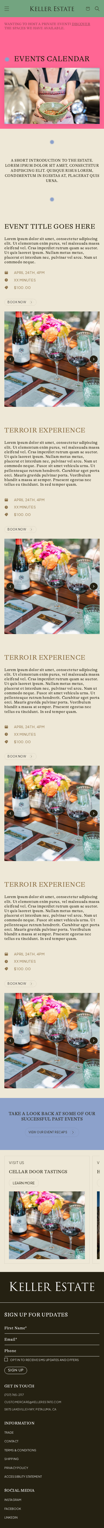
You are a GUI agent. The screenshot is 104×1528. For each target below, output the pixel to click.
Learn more (24, 1182)
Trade (9, 1432)
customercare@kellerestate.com (32, 1402)
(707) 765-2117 (14, 1395)
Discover (81, 24)
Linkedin (11, 1517)
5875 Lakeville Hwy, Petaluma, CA (30, 1409)
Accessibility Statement (23, 1476)
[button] (6, 8)
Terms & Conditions (20, 1450)
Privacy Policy (16, 1468)
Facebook (12, 1509)
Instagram (12, 1500)
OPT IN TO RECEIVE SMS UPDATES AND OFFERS (44, 1360)
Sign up (15, 1370)
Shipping (11, 1459)
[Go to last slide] (10, 359)
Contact (11, 1441)
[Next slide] (93, 359)
